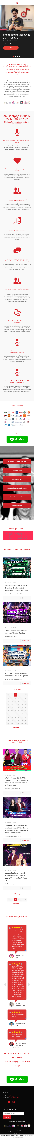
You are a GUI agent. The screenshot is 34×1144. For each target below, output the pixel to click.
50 (12, 720)
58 (18, 723)
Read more (26, 598)
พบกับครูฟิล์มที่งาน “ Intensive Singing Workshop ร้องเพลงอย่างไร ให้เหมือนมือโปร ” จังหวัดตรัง (16, 877)
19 (8, 704)
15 (15, 701)
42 (25, 714)
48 (25, 717)
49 (8, 720)
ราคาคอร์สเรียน (17, 506)
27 (15, 707)
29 (22, 707)
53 (22, 720)
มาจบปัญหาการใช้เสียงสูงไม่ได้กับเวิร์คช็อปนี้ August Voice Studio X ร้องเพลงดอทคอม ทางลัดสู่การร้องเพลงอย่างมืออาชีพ (16, 829)
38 (12, 714)
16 (18, 701)
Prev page (18, 689)
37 (8, 714)
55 (8, 723)
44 (12, 717)
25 (8, 707)
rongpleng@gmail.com (13, 1096)
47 (22, 717)
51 (15, 720)
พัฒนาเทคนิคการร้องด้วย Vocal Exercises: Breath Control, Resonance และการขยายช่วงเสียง (16, 588)
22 (18, 704)
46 (18, 717)
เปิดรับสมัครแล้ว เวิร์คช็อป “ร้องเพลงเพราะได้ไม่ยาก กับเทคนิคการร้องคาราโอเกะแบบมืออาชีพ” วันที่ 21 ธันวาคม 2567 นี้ (16, 781)
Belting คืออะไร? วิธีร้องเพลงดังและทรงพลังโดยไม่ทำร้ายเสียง (16, 631)
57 (15, 723)
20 (12, 704)
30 (25, 707)
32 (12, 711)
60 (25, 723)
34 (18, 711)
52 (18, 720)
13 (8, 701)
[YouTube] (17, 1133)
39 (15, 714)
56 (12, 723)
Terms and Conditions (17, 1137)
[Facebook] (14, 1133)
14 (12, 701)
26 (12, 707)
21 (15, 704)
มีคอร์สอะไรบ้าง (17, 470)
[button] (13, 56)
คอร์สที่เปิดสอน (11, 48)
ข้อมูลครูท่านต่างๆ (17, 479)
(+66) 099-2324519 (14, 1098)
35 (22, 711)
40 (18, 714)
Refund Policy (28, 1135)
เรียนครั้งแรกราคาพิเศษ (17, 497)
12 (25, 698)
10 (18, 698)
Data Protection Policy (7, 1135)
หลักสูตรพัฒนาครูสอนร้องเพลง (17, 488)
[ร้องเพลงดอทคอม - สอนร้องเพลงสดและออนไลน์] (17, 2)
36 (25, 711)
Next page (16, 727)
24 (25, 704)
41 (22, 714)
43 (8, 717)
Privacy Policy (19, 1135)
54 (25, 720)
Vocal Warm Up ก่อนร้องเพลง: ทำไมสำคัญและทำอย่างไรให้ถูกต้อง (16, 674)
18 (25, 701)
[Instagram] (19, 1133)
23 (22, 704)
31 (8, 711)
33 (15, 711)
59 (22, 723)
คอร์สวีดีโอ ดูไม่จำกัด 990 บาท (17, 462)
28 (18, 707)
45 (15, 717)
